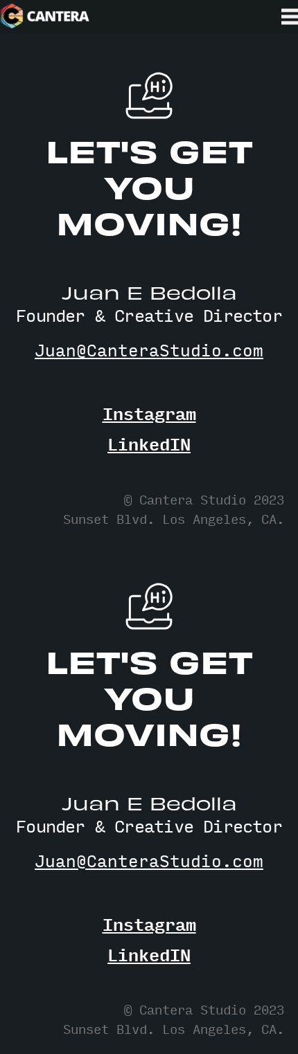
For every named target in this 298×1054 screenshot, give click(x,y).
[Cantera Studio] (45, 16)
